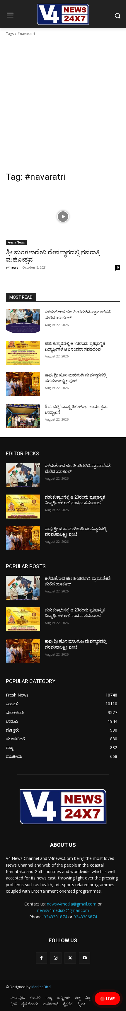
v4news (12, 267)
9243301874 (55, 917)
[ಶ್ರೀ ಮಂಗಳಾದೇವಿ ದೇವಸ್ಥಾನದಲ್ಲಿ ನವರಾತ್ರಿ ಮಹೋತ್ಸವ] (63, 216)
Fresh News (16, 242)
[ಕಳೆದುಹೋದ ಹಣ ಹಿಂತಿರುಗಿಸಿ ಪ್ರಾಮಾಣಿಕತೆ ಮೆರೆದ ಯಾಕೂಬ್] (23, 321)
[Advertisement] (63, 105)
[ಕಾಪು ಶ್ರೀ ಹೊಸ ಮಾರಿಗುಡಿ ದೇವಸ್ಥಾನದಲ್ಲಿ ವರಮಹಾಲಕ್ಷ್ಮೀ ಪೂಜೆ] (23, 384)
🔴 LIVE (107, 998)
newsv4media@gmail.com (71, 904)
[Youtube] (84, 958)
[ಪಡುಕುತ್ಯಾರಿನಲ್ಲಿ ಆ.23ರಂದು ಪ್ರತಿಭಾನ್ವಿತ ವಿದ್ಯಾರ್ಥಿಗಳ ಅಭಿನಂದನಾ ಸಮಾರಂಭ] (23, 353)
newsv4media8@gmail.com (63, 910)
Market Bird (41, 986)
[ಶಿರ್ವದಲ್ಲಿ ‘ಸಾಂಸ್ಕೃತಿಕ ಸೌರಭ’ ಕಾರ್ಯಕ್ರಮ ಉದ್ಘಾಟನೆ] (23, 416)
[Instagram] (56, 958)
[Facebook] (41, 958)
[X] (70, 958)
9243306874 (85, 917)
